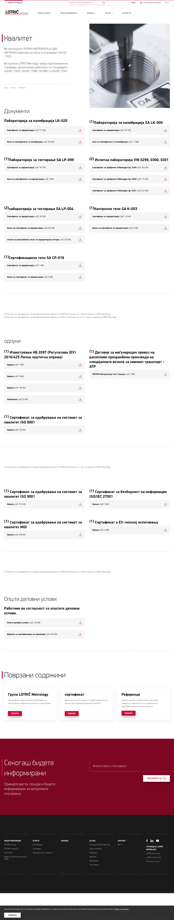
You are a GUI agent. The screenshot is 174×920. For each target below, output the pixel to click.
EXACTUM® (8, 853)
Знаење (90, 13)
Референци (93, 853)
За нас (108, 13)
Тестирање (37, 849)
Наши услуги (43, 13)
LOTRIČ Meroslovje (153, 853)
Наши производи (68, 13)
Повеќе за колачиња (121, 909)
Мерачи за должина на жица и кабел (15, 858)
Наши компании (95, 849)
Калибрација (37, 844)
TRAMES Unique (10, 844)
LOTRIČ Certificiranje (153, 857)
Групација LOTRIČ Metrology (100, 844)
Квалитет (92, 857)
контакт (125, 13)
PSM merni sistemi (153, 861)
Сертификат (93, 861)
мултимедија (94, 865)
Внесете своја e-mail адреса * (110, 766)
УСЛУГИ (36, 841)
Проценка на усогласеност (43, 853)
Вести (120, 844)
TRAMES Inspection (11, 849)
